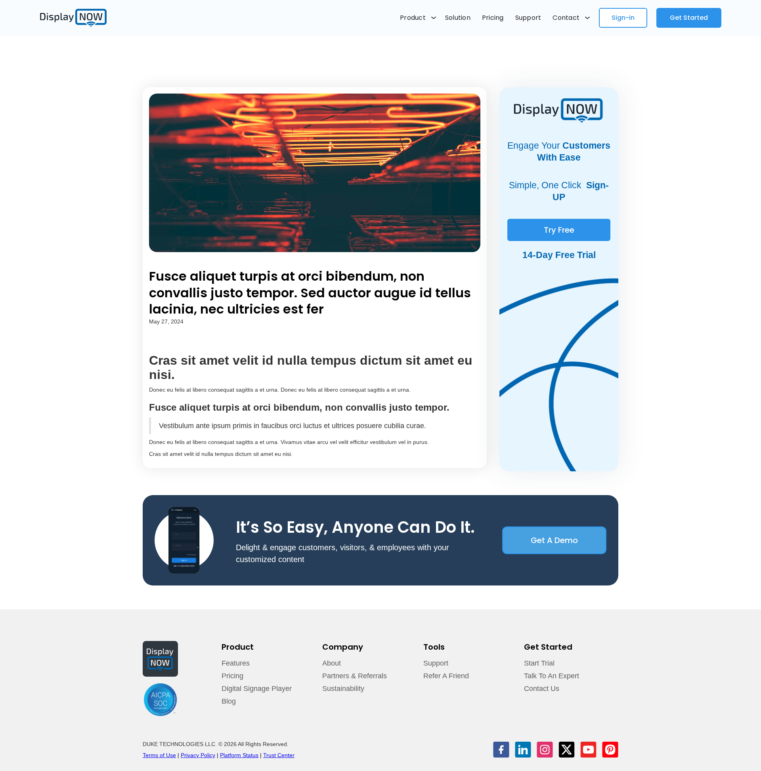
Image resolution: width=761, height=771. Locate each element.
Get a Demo (554, 540)
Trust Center (278, 755)
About (331, 663)
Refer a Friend (446, 676)
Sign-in (623, 17)
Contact (566, 17)
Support (528, 17)
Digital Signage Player (257, 689)
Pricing (493, 17)
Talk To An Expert (551, 676)
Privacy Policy (198, 755)
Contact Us (541, 689)
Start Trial (539, 663)
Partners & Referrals (354, 676)
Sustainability (343, 689)
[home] (73, 17)
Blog (229, 701)
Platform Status (239, 755)
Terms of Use (159, 755)
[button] (418, 18)
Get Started (689, 17)
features (236, 663)
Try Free (559, 229)
